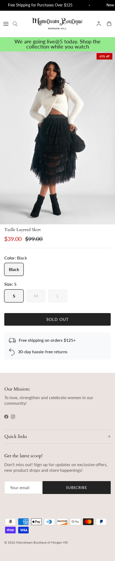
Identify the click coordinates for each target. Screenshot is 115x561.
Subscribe (76, 487)
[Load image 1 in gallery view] (57, 137)
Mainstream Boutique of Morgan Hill (42, 542)
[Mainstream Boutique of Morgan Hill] (57, 24)
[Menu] (6, 24)
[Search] (18, 24)
